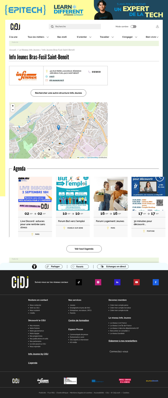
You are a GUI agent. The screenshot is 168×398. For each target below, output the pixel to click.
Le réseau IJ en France (118, 323)
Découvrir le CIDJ (37, 320)
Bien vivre (151, 37)
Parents (72, 313)
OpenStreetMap (92, 157)
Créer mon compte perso (119, 305)
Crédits (32, 313)
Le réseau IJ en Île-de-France (121, 326)
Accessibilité (99, 393)
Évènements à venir (77, 337)
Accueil (12, 50)
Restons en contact (38, 300)
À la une (13, 37)
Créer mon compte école (119, 310)
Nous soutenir (35, 310)
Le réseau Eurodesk (117, 333)
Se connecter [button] (157, 26)
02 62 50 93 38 (96, 72)
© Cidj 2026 (115, 393)
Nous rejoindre (35, 346)
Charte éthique (62, 393)
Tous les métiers (36, 37)
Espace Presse (75, 329)
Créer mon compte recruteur (120, 308)
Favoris (79, 266)
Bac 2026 (62, 37)
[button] (58, 127)
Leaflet (81, 157)
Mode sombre (122, 26)
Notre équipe (34, 333)
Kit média (73, 342)
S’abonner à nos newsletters (123, 341)
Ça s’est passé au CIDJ (38, 344)
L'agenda (32, 363)
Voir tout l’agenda (84, 248)
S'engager (127, 37)
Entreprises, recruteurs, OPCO (80, 310)
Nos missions (35, 326)
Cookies (126, 393)
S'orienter (82, 37)
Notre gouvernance (37, 331)
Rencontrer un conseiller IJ (120, 331)
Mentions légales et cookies (81, 393)
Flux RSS (51, 393)
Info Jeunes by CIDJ (38, 354)
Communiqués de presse (79, 334)
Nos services (74, 300)
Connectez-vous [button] (119, 351)
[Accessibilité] (34, 266)
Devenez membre (118, 300)
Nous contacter (35, 305)
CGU (107, 393)
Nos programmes (36, 336)
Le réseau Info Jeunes (120, 318)
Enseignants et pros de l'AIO (80, 308)
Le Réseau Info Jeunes (29, 50)
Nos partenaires (35, 341)
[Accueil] (21, 26)
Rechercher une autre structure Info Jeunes (58, 93)
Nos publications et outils (39, 339)
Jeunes (72, 305)
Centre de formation (78, 320)
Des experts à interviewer (79, 340)
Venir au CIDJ (35, 308)
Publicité (42, 393)
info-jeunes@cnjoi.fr (56, 80)
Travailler (104, 37)
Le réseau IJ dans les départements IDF (124, 328)
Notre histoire (35, 328)
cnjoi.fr (51, 76)
